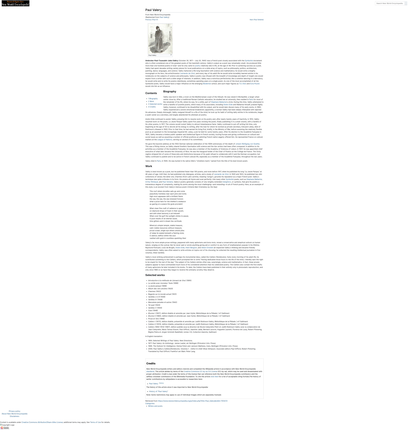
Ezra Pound (254, 84)
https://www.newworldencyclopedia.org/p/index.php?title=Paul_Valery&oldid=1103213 (192, 401)
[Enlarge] (171, 54)
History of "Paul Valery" (158, 391)
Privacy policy (14, 411)
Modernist (207, 84)
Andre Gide (228, 104)
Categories (149, 403)
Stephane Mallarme (219, 102)
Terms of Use (95, 422)
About (44, 3)
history (161, 383)
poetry (197, 66)
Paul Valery (153, 384)
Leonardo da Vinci (187, 73)
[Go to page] (406, 3)
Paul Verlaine (168, 182)
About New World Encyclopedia (14, 414)
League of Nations (164, 139)
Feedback (54, 3)
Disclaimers (14, 416)
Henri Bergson (191, 247)
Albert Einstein (207, 247)
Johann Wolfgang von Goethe (247, 144)
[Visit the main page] (15, 3)
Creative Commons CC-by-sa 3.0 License (200, 371)
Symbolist (249, 60)
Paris (251, 99)
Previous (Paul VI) (151, 19)
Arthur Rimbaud (151, 182)
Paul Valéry (164, 17)
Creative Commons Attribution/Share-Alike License (42, 422)
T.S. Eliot (242, 84)
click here (214, 376)
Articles (36, 3)
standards (150, 371)
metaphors (226, 182)
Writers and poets (155, 406)
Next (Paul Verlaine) (257, 19)
